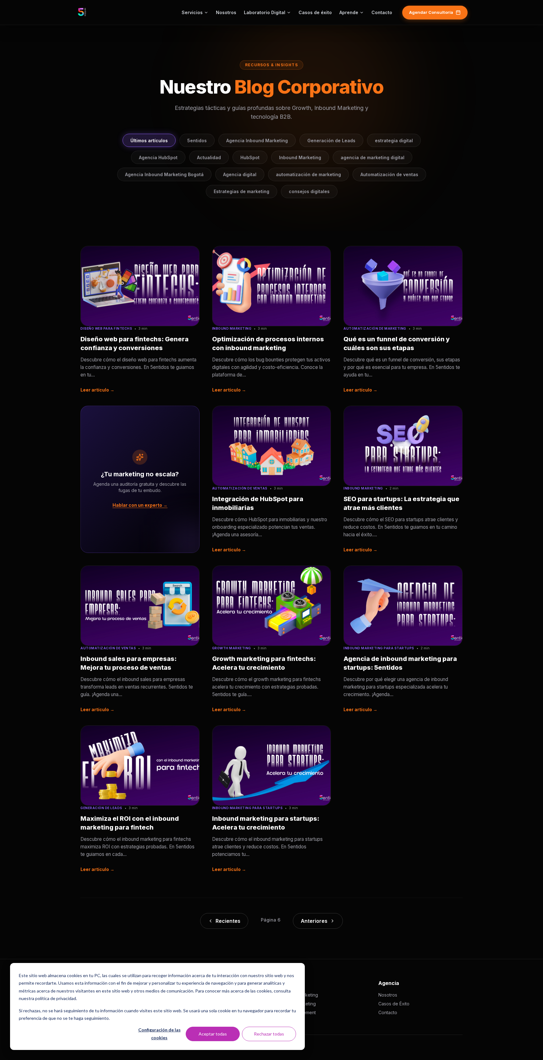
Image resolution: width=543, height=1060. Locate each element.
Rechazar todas (269, 1033)
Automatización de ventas (389, 174)
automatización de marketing (308, 174)
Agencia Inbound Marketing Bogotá (164, 174)
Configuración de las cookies (159, 1033)
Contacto (381, 12)
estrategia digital (394, 140)
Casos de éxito (315, 12)
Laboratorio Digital (264, 12)
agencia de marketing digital (372, 157)
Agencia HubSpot (158, 157)
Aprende (348, 12)
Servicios (192, 12)
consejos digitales (309, 191)
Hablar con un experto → (139, 505)
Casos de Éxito (393, 1003)
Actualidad (209, 157)
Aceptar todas (213, 1033)
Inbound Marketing (300, 157)
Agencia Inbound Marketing (257, 140)
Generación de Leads (331, 140)
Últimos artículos (149, 140)
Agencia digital (239, 174)
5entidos (197, 140)
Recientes (228, 921)
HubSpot (250, 157)
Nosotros (226, 12)
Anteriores (314, 921)
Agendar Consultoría (431, 12)
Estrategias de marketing (241, 191)
